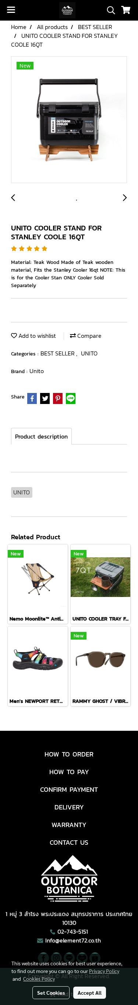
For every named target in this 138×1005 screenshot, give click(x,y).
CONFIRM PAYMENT (69, 789)
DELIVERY (69, 807)
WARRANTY (69, 825)
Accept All (90, 992)
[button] (108, 10)
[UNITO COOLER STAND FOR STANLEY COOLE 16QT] (69, 120)
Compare (89, 335)
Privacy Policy (104, 971)
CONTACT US (69, 842)
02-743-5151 (72, 931)
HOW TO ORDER (69, 754)
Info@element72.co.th (73, 940)
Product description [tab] (41, 436)
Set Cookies (51, 992)
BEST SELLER (58, 353)
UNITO (89, 353)
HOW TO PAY (69, 772)
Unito (36, 370)
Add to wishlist (36, 335)
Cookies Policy (39, 978)
